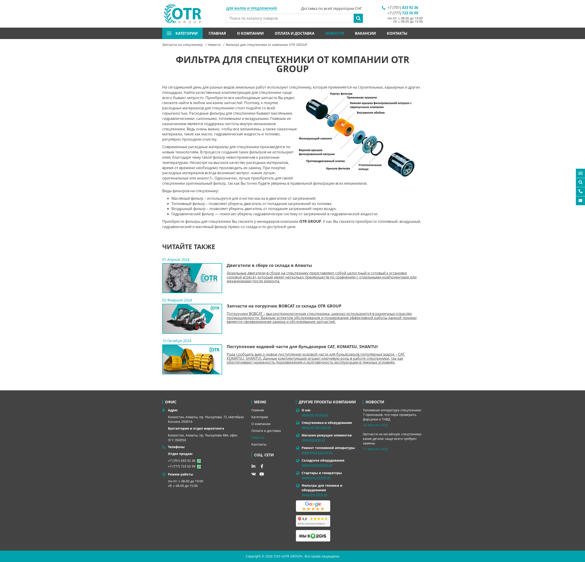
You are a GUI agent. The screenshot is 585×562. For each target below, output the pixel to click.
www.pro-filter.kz (314, 494)
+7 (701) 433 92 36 (181, 460)
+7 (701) (403, 7)
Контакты (397, 33)
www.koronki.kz (313, 440)
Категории (259, 417)
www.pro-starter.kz (316, 477)
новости (375, 401)
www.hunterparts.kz (317, 465)
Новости (334, 33)
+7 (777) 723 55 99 (181, 466)
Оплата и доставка (294, 33)
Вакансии (365, 33)
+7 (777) (403, 13)
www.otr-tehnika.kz (316, 427)
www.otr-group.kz (315, 414)
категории (187, 33)
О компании (250, 33)
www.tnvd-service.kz (317, 452)
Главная (217, 33)
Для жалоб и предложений (251, 9)
